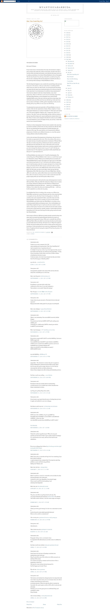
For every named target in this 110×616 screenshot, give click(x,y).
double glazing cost (45, 276)
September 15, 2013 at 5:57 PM (41, 294)
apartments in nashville (46, 529)
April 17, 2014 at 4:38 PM (39, 547)
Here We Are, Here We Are (73, 83)
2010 (67, 52)
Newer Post (29, 604)
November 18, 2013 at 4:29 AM (40, 393)
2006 (67, 100)
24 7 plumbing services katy (48, 330)
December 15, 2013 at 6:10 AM (40, 450)
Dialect (69, 85)
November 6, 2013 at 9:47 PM (40, 332)
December (70, 61)
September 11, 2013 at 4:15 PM (41, 278)
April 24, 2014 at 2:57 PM (39, 571)
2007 (67, 59)
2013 (67, 46)
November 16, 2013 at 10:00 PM (41, 377)
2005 (67, 102)
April (69, 92)
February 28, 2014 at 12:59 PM (40, 519)
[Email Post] (51, 232)
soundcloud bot (41, 262)
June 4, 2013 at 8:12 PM (38, 264)
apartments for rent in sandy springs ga (48, 517)
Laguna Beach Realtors (46, 309)
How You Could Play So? (73, 74)
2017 (67, 37)
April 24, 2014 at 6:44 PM (39, 598)
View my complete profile (71, 118)
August (69, 70)
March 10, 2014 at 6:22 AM (39, 531)
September (70, 68)
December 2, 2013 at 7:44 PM (40, 427)
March (69, 95)
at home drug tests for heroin (50, 406)
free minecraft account (43, 486)
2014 (67, 44)
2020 (67, 32)
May (69, 90)
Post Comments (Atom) (38, 607)
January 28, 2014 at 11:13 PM (40, 488)
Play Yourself (70, 76)
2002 (67, 109)
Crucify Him (70, 81)
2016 (67, 39)
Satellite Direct (50, 496)
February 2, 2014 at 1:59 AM (40, 502)
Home (44, 604)
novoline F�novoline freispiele (44, 291)
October (70, 66)
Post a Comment (30, 601)
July (69, 72)
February (70, 97)
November (70, 63)
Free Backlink (34, 425)
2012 (67, 48)
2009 (67, 55)
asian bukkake (49, 375)
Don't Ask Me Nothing (72, 79)
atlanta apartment (41, 569)
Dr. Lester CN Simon (72, 116)
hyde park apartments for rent (51, 545)
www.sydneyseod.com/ (47, 595)
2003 (67, 106)
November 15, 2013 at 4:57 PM (40, 356)
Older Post (59, 604)
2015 (67, 41)
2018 (67, 35)
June (69, 88)
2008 (67, 57)
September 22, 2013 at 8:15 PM (41, 311)
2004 (67, 104)
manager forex (44, 467)
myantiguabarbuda (55, 7)
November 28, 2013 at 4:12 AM (40, 408)
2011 (67, 50)
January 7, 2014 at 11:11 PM (40, 469)
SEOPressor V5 (43, 354)
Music (32, 233)
